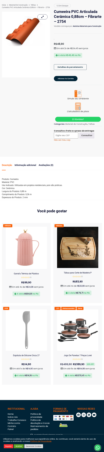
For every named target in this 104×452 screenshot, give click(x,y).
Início (4, 5)
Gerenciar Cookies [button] (33, 446)
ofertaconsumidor (69, 308)
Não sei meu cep (62, 139)
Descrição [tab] (7, 165)
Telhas (33, 5)
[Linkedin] (89, 415)
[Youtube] (94, 415)
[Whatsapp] (98, 448)
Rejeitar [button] (8, 446)
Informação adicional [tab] (25, 165)
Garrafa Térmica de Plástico (26, 273)
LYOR (6, 308)
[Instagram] (83, 415)
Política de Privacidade (41, 441)
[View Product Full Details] (26, 268)
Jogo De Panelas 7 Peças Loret (78, 355)
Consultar (86, 135)
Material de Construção (18, 5)
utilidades (7, 226)
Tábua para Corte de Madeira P (78, 273)
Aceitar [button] (19, 446)
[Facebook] (78, 415)
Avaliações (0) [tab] (46, 165)
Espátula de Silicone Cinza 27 (26, 355)
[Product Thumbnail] (42, 16)
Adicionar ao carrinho (66, 79)
